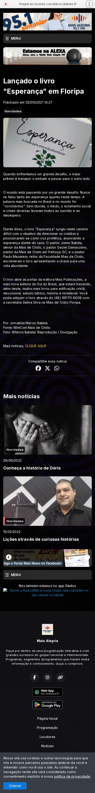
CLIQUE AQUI (35, 346)
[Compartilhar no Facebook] (38, 368)
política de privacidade (72, 776)
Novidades (13, 111)
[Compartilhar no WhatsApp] (56, 368)
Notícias (47, 746)
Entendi (15, 786)
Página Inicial (47, 718)
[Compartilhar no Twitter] (47, 368)
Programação (47, 728)
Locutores (47, 737)
